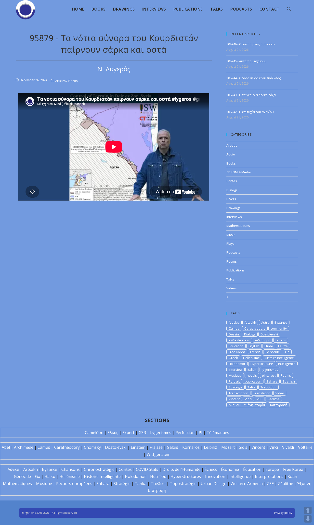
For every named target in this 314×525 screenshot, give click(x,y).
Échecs (211, 469)
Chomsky (92, 447)
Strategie (235, 387)
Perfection (185, 432)
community (279, 328)
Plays (230, 243)
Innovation (215, 476)
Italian (252, 369)
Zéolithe (285, 483)
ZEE (259, 399)
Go (287, 352)
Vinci (248, 399)
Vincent (234, 399)
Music (230, 234)
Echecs (280, 340)
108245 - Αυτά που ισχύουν (246, 61)
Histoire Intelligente (279, 358)
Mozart (228, 447)
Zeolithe (273, 399)
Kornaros (191, 447)
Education (236, 346)
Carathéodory (67, 447)
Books (231, 163)
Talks (230, 279)
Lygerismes (160, 432)
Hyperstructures (185, 476)
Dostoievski (269, 334)
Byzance (281, 322)
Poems (231, 261)
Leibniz (210, 447)
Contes (231, 181)
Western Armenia (247, 483)
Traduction (268, 387)
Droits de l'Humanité (181, 469)
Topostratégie (183, 483)
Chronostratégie (99, 469)
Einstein (138, 447)
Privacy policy (283, 512)
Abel (6, 447)
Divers (231, 199)
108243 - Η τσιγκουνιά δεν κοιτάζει (251, 95)
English (254, 346)
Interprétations (269, 476)
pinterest (268, 375)
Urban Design (213, 483)
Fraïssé (156, 447)
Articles (60, 81)
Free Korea (237, 352)
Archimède (23, 447)
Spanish (289, 381)
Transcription (238, 393)
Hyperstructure (261, 363)
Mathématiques (17, 483)
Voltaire (305, 447)
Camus (234, 328)
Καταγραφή (278, 405)
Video (279, 393)
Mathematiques (238, 225)
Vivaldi (288, 447)
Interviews (234, 217)
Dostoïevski (116, 447)
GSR (142, 432)
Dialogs (231, 190)
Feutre (283, 346)
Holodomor (237, 363)
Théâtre (158, 483)
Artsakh (250, 322)
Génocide (22, 476)
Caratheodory (254, 328)
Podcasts (233, 252)
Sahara (271, 381)
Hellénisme (69, 476)
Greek (233, 358)
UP (308, 510)
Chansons (70, 469)
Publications (235, 270)
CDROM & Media (238, 172)
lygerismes (270, 369)
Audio (230, 154)
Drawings (233, 208)
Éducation (252, 469)
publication (253, 381)
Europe (272, 469)
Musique (235, 375)
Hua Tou (158, 476)
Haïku (49, 476)
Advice (13, 469)
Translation (261, 393)
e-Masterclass (239, 340)
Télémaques (218, 432)
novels (252, 375)
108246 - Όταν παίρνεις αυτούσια (250, 44)
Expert (128, 432)
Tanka (140, 483)
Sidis (243, 447)
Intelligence (286, 363)
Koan (292, 476)
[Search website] (289, 9)
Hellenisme (251, 358)
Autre (265, 322)
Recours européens (74, 483)
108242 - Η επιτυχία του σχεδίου (250, 112)
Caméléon (94, 432)
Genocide (272, 352)
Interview (235, 369)
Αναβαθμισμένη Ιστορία (247, 405)
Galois (172, 447)
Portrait (234, 381)
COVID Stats (147, 469)
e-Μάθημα (262, 340)
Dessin (234, 334)
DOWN (308, 519)
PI (200, 432)
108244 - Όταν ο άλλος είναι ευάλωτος (253, 78)
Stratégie (122, 483)
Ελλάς (112, 432)
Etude (268, 346)
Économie (230, 469)
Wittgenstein (158, 454)
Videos (73, 81)
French (255, 352)
